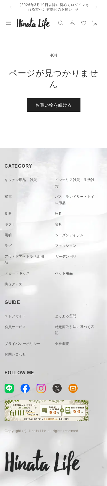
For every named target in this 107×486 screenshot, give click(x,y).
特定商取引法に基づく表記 (75, 330)
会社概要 (62, 344)
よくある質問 (66, 316)
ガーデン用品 (66, 257)
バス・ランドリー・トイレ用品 (75, 200)
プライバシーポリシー (23, 344)
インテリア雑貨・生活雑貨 (75, 183)
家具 (58, 213)
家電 (8, 197)
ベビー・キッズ (17, 273)
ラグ (8, 246)
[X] (57, 388)
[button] (8, 22)
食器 (8, 213)
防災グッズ (14, 284)
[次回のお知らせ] (96, 7)
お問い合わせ (15, 354)
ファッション (66, 246)
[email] (73, 388)
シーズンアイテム (69, 235)
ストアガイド (15, 316)
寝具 (58, 224)
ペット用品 (64, 273)
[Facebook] (25, 388)
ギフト (10, 224)
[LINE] (9, 388)
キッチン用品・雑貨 (21, 180)
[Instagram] (41, 388)
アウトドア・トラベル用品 (24, 260)
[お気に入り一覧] (83, 22)
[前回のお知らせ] (10, 7)
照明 (8, 235)
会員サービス (15, 327)
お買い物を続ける (53, 105)
